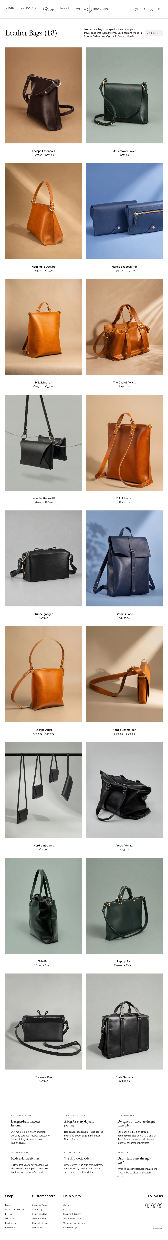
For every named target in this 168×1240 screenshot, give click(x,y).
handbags (98, 29)
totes (120, 29)
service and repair (25, 1168)
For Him (8, 1214)
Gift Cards (9, 1218)
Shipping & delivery (72, 1214)
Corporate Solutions (41, 1223)
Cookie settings (70, 1227)
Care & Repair (38, 1209)
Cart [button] (160, 9)
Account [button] (152, 9)
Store (10, 7)
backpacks (111, 29)
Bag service (48, 9)
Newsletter (37, 1227)
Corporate (29, 7)
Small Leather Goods (14, 1209)
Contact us (68, 1205)
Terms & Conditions (72, 1218)
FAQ (65, 1209)
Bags (7, 1205)
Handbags (69, 1132)
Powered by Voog (158, 1228)
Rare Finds (10, 1227)
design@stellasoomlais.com (142, 1169)
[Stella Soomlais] (90, 9)
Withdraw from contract (74, 1223)
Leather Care (11, 1223)
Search (144, 9)
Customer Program (40, 1205)
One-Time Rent (39, 1218)
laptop (128, 29)
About (64, 7)
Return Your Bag (39, 1214)
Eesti (136, 9)
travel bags (90, 33)
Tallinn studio (18, 1143)
